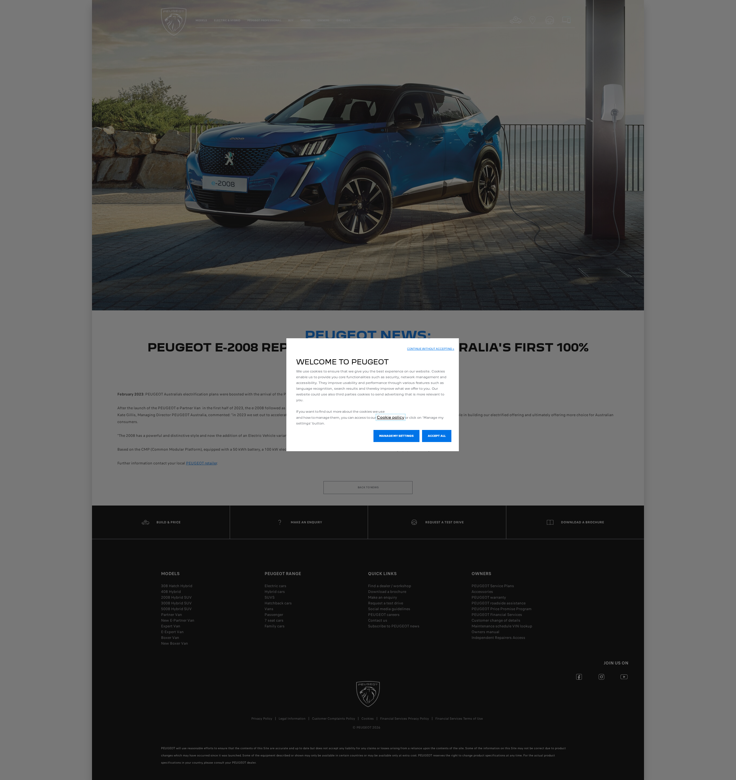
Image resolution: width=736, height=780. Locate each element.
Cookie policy (390, 417)
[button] (430, 348)
